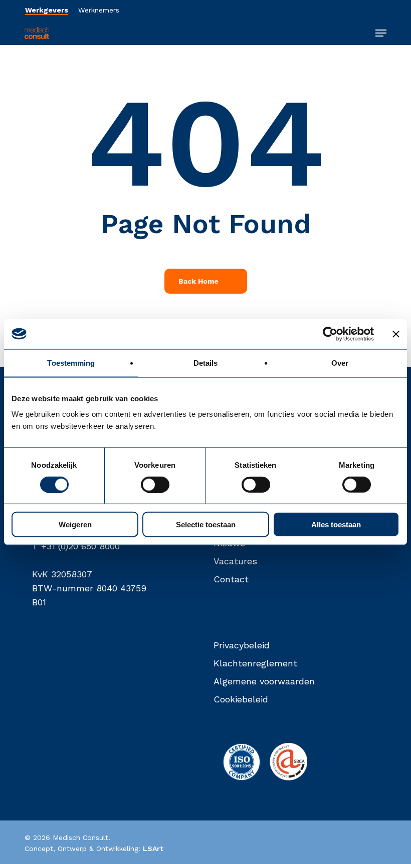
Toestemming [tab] (71, 362)
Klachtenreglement (255, 663)
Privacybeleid (242, 645)
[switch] (155, 484)
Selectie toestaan (206, 524)
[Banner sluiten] (395, 333)
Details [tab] (205, 362)
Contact (231, 579)
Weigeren (75, 524)
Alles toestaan (336, 524)
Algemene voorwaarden (264, 681)
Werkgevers (46, 10)
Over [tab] (339, 362)
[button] (380, 33)
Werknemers (98, 10)
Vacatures (235, 561)
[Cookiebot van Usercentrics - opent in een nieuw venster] (330, 333)
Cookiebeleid (241, 699)
